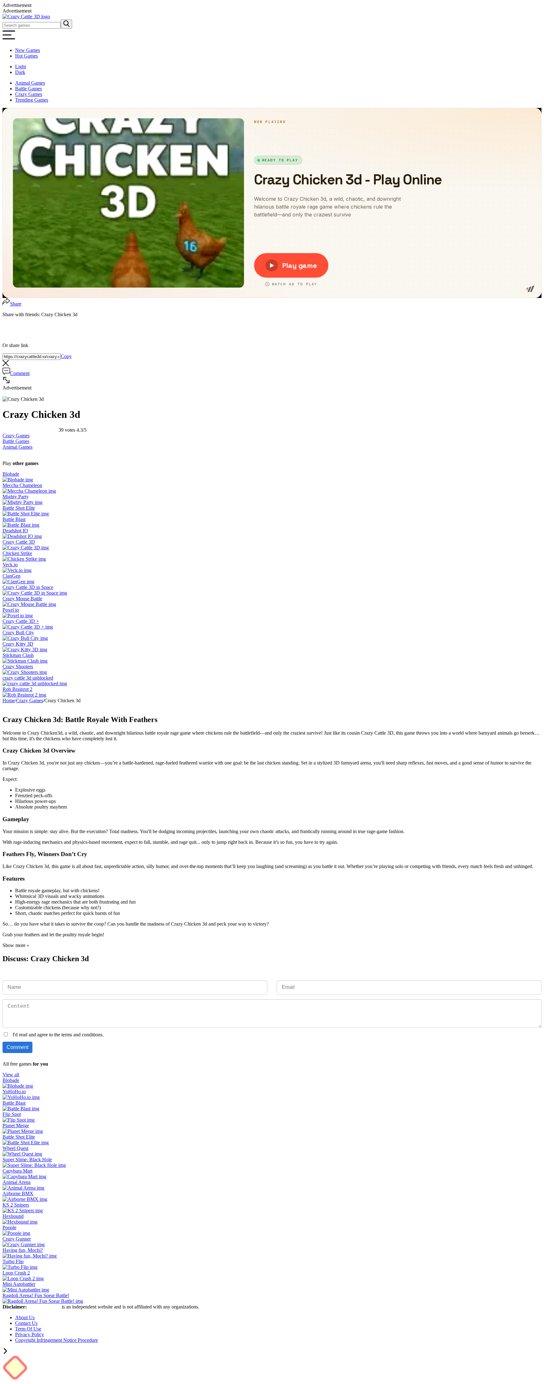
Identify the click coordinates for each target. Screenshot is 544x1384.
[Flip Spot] (19, 1120)
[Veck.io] (17, 570)
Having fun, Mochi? (23, 1250)
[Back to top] (5, 1352)
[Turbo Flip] (20, 1267)
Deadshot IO (15, 530)
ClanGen (11, 576)
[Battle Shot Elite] (26, 513)
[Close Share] (6, 364)
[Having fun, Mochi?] (30, 1255)
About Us (25, 1317)
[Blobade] (18, 479)
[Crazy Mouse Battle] (29, 604)
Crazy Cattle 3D (19, 542)
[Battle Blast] (21, 525)
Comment (20, 373)
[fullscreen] (6, 382)
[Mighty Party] (22, 502)
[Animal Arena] (23, 1188)
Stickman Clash (18, 655)
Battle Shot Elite (19, 508)
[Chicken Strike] (24, 559)
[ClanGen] (18, 581)
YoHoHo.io (14, 1091)
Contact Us (26, 1323)
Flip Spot (12, 1114)
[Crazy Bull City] (25, 638)
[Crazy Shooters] (25, 672)
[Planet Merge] (23, 1131)
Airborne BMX (18, 1193)
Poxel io (11, 610)
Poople (9, 1227)
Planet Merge (16, 1125)
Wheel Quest (15, 1148)
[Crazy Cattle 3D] (26, 16)
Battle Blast (14, 519)
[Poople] (16, 1233)
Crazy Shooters (18, 666)
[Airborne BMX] (25, 1199)
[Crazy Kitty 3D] (25, 649)
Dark (20, 72)
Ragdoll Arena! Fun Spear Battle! (36, 1295)
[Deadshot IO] (22, 536)
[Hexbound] (20, 1221)
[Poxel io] (18, 615)
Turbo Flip (13, 1261)
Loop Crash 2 (16, 1272)
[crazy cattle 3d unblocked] (35, 683)
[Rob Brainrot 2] (24, 695)
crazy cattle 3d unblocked (28, 678)
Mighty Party (16, 496)
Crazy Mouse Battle (22, 598)
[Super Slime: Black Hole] (34, 1165)
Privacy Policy (29, 1334)
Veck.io (10, 564)
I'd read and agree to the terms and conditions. (58, 1034)
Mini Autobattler (19, 1284)
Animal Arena (17, 1182)
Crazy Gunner (17, 1238)
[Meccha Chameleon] (29, 491)
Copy (66, 356)
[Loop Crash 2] (23, 1278)
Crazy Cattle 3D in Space (28, 587)
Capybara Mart (17, 1171)
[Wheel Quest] (22, 1154)
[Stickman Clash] (25, 661)
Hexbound (13, 1216)
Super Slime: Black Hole (27, 1159)
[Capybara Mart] (24, 1176)
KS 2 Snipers (16, 1204)
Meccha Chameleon (22, 485)
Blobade (11, 474)
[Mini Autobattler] (26, 1289)
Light (20, 66)
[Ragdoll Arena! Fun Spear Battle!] (43, 1301)
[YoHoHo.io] (21, 1097)
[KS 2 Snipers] (23, 1210)
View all (11, 1074)
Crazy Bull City (18, 632)
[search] (66, 24)
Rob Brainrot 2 (17, 689)
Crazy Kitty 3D (18, 644)
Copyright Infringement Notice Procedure (56, 1340)
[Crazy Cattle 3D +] (28, 627)
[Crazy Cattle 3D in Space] (35, 593)
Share (15, 303)
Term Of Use (28, 1328)
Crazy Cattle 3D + (21, 621)
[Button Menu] (9, 39)
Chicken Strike (17, 553)
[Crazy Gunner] (24, 1244)
